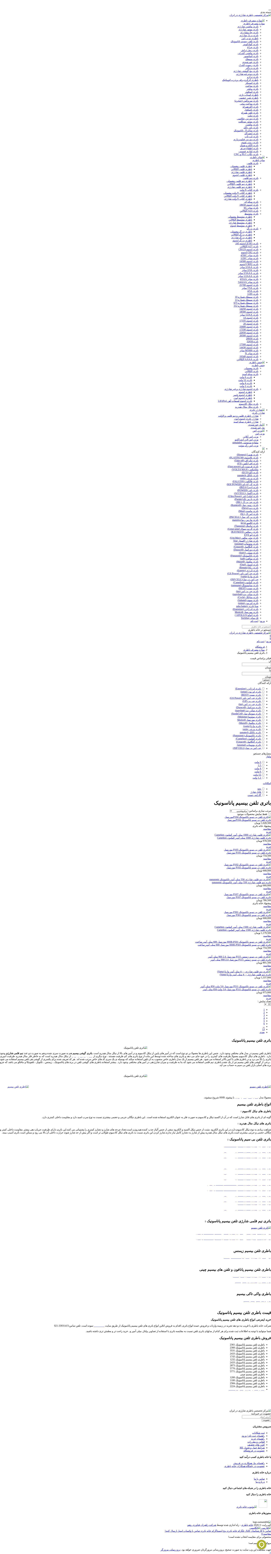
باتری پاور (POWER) (247, 490)
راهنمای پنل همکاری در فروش (249, 1463)
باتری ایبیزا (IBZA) (248, 487)
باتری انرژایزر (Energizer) (245, 609)
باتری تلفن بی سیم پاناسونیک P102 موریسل (248, 867)
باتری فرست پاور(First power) (243, 466)
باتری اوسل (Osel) (249, 564)
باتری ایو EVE (251, 535)
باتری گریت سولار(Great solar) (243, 529)
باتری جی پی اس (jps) (247, 591)
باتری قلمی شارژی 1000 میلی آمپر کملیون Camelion (244, 838)
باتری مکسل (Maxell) (247, 561)
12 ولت (257, 774)
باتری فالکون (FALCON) (245, 481)
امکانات (267, 783)
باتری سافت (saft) (249, 558)
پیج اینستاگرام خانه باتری (213, 1531)
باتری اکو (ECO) (250, 472)
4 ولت (258, 768)
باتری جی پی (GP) (252, 701)
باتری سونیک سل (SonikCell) (246, 713)
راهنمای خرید (258, 1438)
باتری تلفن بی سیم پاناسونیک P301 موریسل (248, 915)
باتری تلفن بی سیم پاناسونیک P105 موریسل (248, 852)
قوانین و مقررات (256, 1441)
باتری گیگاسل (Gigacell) (246, 546)
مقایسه (267, 829)
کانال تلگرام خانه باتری (238, 1531)
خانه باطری (247, 1525)
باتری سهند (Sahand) (248, 600)
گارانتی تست (255, 795)
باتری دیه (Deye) (250, 508)
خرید (268, 832)
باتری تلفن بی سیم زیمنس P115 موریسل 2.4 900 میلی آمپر (240, 959)
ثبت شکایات (258, 1433)
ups (260, 789)
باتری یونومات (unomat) (246, 543)
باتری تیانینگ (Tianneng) (246, 526)
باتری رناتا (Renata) (248, 567)
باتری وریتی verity (249, 478)
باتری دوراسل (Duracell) (246, 549)
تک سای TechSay (249, 618)
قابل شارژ (256, 792)
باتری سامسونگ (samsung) (244, 585)
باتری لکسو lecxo (249, 523)
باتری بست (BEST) (248, 588)
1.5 (260, 765)
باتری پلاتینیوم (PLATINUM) (243, 457)
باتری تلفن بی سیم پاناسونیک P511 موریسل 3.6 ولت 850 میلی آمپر (237, 989)
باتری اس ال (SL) (249, 514)
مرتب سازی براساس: (259, 810)
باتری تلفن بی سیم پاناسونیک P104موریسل (249, 820)
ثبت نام (254, 621)
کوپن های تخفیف (256, 1444)
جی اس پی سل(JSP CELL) (244, 579)
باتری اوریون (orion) (248, 603)
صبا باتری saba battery (247, 606)
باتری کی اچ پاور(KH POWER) (242, 484)
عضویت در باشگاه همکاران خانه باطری (244, 1466)
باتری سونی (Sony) (248, 552)
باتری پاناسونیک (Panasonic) (244, 555)
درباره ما (260, 1481)
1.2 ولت (257, 777)
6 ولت (258, 771)
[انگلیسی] (255, 1528)
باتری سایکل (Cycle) (248, 597)
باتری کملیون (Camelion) (245, 582)
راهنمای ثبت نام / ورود (253, 1435)
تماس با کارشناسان (260, 1531)
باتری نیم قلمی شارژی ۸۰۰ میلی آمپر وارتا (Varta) (245, 974)
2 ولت (258, 762)
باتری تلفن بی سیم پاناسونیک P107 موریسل (248, 897)
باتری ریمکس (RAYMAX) (244, 532)
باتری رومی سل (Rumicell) (244, 505)
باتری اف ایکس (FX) (247, 463)
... (264, 1026)
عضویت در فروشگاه (254, 1450)
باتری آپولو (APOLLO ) (246, 615)
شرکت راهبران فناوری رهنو (201, 1525)
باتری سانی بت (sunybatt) (245, 594)
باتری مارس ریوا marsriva (245, 520)
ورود (262, 621)
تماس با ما (259, 1479)
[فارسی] (265, 1528)
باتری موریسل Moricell (246, 612)
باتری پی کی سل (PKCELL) (243, 517)
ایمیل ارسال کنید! (174, 1531)
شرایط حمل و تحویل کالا (252, 1447)
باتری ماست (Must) (248, 511)
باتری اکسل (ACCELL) (246, 493)
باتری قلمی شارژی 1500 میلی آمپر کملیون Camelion (244, 930)
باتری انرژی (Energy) (247, 570)
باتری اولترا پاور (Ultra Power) (243, 496)
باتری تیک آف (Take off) (246, 460)
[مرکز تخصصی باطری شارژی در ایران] (250, 15)
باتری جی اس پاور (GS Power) (242, 573)
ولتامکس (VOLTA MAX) (245, 469)
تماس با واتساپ (191, 1531)
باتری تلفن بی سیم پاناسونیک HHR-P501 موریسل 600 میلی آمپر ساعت (234, 945)
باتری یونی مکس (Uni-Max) (244, 538)
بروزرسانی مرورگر (171, 1549)
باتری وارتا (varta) (249, 576)
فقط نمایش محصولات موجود (252, 814)
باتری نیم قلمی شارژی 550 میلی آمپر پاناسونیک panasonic (241, 882)
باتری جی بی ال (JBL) (247, 502)
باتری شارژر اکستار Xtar (245, 540)
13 (263, 1029)
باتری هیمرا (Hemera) (247, 454)
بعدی (262, 1032)
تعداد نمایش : (264, 1001)
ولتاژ (268, 756)
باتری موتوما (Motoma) (250, 716)
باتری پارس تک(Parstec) (246, 499)
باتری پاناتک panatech (247, 475)
